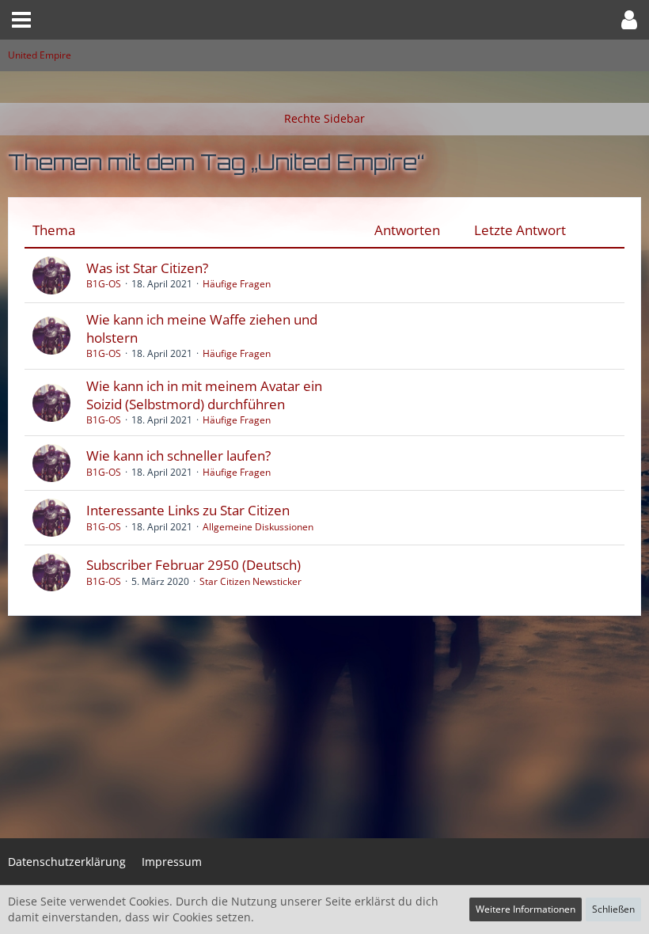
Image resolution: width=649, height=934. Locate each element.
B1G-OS (103, 283)
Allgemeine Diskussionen (258, 526)
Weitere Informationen (525, 909)
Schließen (613, 909)
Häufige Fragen (237, 283)
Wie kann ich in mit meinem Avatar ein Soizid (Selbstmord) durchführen (204, 395)
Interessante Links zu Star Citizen (188, 510)
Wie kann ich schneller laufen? (178, 455)
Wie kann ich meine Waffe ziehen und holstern (201, 328)
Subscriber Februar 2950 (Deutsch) (193, 565)
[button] (21, 19)
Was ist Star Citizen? (147, 268)
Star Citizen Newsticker (250, 581)
